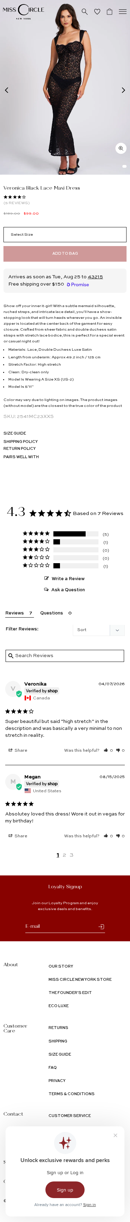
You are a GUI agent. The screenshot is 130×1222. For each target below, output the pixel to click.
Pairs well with (21, 457)
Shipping (58, 1042)
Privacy (57, 1081)
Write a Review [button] (68, 579)
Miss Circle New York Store (80, 980)
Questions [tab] (51, 613)
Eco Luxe (59, 1006)
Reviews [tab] (14, 613)
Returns (58, 1028)
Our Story (61, 967)
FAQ (53, 1068)
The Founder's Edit (70, 993)
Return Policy (19, 449)
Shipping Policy (20, 442)
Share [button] (20, 751)
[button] (108, 751)
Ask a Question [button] (68, 590)
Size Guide (14, 434)
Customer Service (70, 1116)
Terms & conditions (72, 1094)
